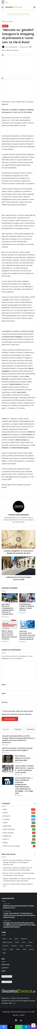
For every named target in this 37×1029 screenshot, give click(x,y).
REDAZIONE (5, 964)
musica (5, 949)
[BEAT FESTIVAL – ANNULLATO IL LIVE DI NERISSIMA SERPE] (7, 759)
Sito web (4, 702)
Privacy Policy (7, 976)
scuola (18, 949)
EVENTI (5, 813)
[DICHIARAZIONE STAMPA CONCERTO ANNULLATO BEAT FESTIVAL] (27, 597)
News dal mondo (8, 854)
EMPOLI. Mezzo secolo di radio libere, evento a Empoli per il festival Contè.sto (9, 635)
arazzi (4, 938)
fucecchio (5, 946)
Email (4, 693)
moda (21, 946)
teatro (24, 949)
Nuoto (11, 949)
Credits (22, 1015)
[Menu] (3, 8)
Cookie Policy (7, 982)
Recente (6, 729)
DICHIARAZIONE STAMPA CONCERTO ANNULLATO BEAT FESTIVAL (26, 607)
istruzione (14, 946)
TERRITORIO (7, 826)
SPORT (5, 823)
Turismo (31, 949)
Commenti (30, 729)
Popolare (17, 729)
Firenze (30, 942)
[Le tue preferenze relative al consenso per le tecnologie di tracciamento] (33, 1025)
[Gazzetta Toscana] (18, 14)
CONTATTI (5, 968)
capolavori (24, 938)
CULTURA (6, 819)
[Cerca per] (34, 8)
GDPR (3, 971)
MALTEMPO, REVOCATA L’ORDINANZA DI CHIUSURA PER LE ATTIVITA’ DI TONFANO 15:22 (8, 609)
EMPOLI (5, 842)
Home (5, 21)
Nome (4, 684)
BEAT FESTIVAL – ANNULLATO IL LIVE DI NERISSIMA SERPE (22, 758)
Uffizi (4, 953)
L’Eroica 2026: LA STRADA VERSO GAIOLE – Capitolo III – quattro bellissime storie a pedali (24, 769)
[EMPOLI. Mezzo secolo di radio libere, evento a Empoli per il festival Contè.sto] (10, 624)
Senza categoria (8, 833)
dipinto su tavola (7, 942)
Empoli (17, 942)
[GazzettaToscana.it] (13, 7)
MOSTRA (28, 946)
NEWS (11, 21)
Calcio (16, 938)
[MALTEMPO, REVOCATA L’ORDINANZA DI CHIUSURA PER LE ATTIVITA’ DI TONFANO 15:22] (10, 597)
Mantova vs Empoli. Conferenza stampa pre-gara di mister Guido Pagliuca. (17, 749)
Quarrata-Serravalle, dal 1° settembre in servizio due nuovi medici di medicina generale (27, 635)
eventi (23, 942)
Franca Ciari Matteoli (11, 47)
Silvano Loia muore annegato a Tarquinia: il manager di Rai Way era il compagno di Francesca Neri (17, 862)
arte (10, 938)
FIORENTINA (7, 836)
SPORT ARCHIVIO (9, 829)
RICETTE (6, 839)
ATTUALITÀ (6, 816)
